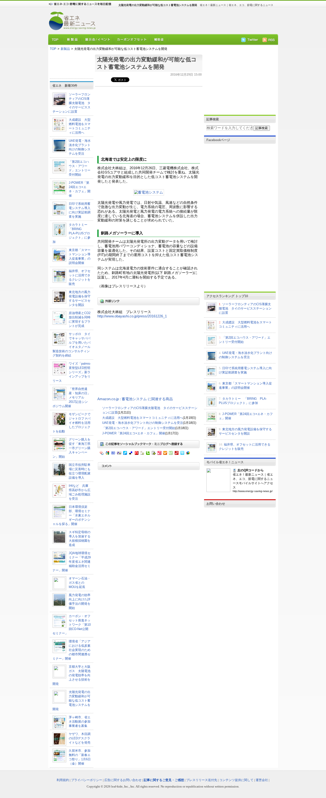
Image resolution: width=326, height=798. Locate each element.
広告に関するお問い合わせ (123, 780)
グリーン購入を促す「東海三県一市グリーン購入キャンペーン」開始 (71, 448)
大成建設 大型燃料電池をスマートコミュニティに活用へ (142, 418)
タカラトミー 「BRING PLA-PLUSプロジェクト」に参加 (71, 233)
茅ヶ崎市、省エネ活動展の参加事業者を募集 (79, 721)
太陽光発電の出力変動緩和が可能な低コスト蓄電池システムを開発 (71, 700)
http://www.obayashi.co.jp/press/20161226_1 (132, 316)
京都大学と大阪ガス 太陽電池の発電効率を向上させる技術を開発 (71, 675)
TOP (53, 49)
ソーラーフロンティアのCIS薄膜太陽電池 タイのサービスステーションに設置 (71, 103)
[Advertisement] (184, 20)
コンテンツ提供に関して (236, 780)
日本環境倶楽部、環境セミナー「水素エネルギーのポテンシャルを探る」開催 (71, 515)
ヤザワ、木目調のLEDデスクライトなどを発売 (79, 738)
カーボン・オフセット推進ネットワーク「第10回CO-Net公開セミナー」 (72, 624)
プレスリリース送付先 (201, 780)
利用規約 (63, 780)
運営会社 (262, 780)
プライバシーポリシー (86, 780)
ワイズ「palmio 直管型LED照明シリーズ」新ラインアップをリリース (71, 372)
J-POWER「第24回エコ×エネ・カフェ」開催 (133, 433)
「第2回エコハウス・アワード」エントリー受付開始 (138, 428)
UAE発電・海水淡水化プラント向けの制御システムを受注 (142, 423)
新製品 (65, 49)
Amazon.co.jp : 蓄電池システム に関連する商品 (135, 399)
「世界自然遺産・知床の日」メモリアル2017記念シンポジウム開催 (71, 397)
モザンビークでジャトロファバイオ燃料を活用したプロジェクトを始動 (71, 422)
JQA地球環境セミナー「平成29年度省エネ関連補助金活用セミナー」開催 (72, 561)
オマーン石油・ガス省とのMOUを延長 (79, 583)
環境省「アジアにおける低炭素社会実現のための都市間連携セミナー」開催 (71, 650)
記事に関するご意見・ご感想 (164, 780)
